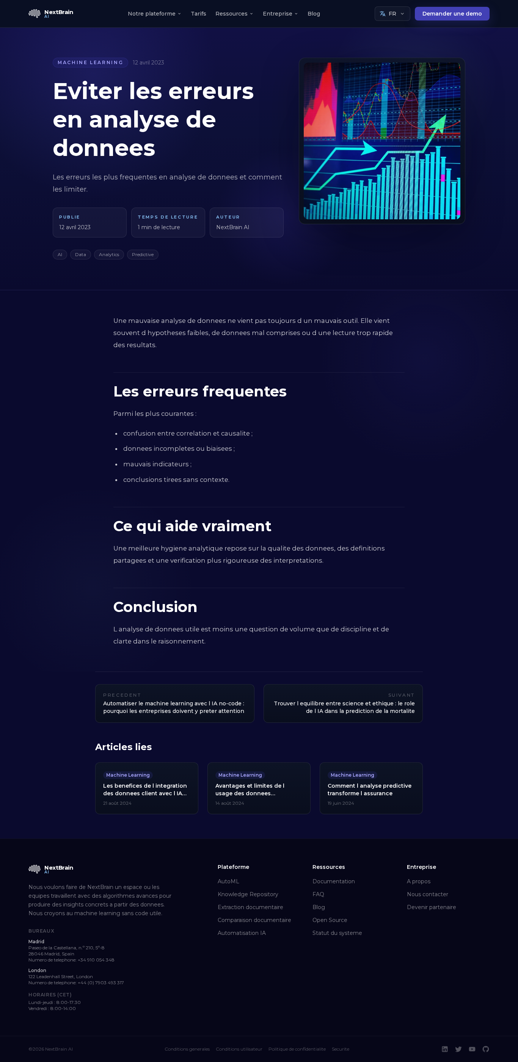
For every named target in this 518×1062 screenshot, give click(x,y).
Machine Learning (90, 62)
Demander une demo (452, 13)
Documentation (333, 881)
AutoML (228, 881)
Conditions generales (187, 1049)
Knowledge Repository (248, 894)
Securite (340, 1049)
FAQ (318, 894)
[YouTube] (472, 1049)
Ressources (231, 13)
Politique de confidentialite (297, 1049)
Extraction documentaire (250, 907)
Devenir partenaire (431, 907)
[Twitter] (458, 1049)
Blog (314, 13)
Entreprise (277, 13)
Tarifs (198, 13)
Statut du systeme (337, 933)
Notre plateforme (152, 13)
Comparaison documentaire (254, 920)
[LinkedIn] (445, 1049)
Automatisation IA (242, 933)
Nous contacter (427, 894)
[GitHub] (486, 1049)
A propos (418, 881)
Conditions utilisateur (239, 1049)
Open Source (329, 920)
